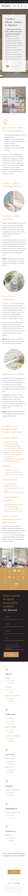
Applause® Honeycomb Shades (13, 448)
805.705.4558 (10, 730)
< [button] (8, 98)
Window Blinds (10, 479)
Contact (14, 6)
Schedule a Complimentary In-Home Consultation (14, 1)
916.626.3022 (10, 738)
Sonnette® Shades (9, 457)
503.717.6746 (10, 792)
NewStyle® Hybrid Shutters (12, 470)
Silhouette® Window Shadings (12, 452)
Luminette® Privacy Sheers (12, 509)
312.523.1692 (10, 681)
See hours (10, 683)
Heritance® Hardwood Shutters (13, 472)
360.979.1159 (10, 815)
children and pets (13, 52)
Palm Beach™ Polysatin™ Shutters (13, 474)
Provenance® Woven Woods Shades (14, 450)
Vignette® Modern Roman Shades (14, 459)
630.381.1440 (10, 698)
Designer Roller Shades (11, 442)
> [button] (20, 98)
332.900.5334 (10, 761)
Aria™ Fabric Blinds (9, 484)
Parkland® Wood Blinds (11, 486)
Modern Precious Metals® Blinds (13, 492)
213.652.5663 (10, 721)
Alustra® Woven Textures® (12, 461)
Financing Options (9, 886)
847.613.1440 (10, 689)
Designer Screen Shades (11, 444)
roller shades (9, 154)
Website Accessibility (18, 886)
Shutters (6, 466)
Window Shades (10, 438)
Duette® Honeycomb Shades (12, 446)
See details (10, 701)
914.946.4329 (10, 770)
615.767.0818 (10, 838)
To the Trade (14, 880)
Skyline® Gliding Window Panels (13, 504)
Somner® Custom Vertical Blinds (13, 511)
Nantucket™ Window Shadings (12, 454)
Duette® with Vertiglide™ (11, 506)
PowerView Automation (9, 303)
